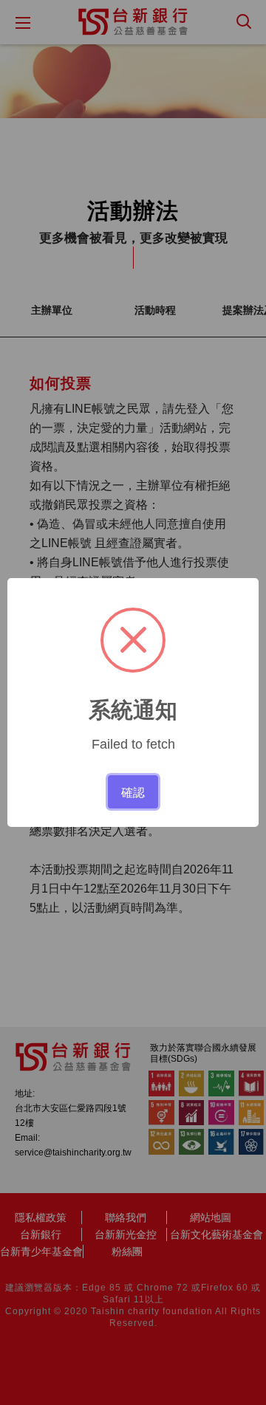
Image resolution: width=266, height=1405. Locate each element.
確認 (133, 791)
